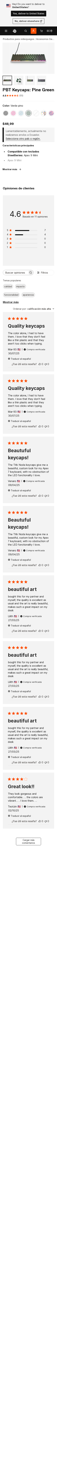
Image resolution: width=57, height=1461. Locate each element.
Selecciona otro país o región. (23, 138)
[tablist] (25, 30)
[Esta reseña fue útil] (40, 364)
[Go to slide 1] (7, 80)
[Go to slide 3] (30, 80)
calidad (8, 286)
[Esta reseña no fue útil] (45, 364)
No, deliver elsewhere (27, 21)
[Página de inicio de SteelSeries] (14, 31)
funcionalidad (11, 294)
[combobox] (33, 308)
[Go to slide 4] (41, 80)
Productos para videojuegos (18, 39)
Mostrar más (11, 302)
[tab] (25, 30)
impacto (20, 286)
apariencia (28, 294)
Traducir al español (21, 358)
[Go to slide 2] (18, 80)
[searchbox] (15, 272)
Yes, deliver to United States (28, 13)
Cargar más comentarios (28, 841)
